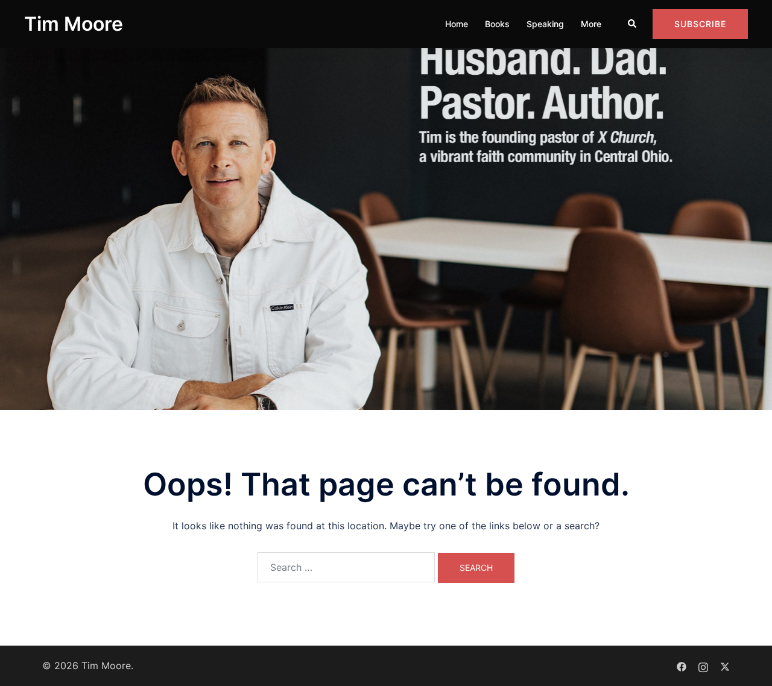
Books (497, 24)
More (591, 24)
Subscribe (700, 24)
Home (456, 24)
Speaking (545, 24)
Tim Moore (73, 24)
